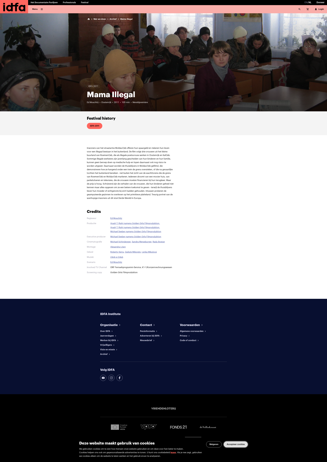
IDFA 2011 (94, 126)
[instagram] (111, 378)
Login (321, 9)
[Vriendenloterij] (163, 408)
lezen (173, 453)
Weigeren (213, 444)
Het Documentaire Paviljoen (44, 3)
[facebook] (119, 378)
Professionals (69, 3)
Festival (84, 3)
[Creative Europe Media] (119, 427)
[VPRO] (149, 426)
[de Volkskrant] (208, 427)
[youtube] (103, 378)
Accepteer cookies (236, 444)
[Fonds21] (178, 427)
